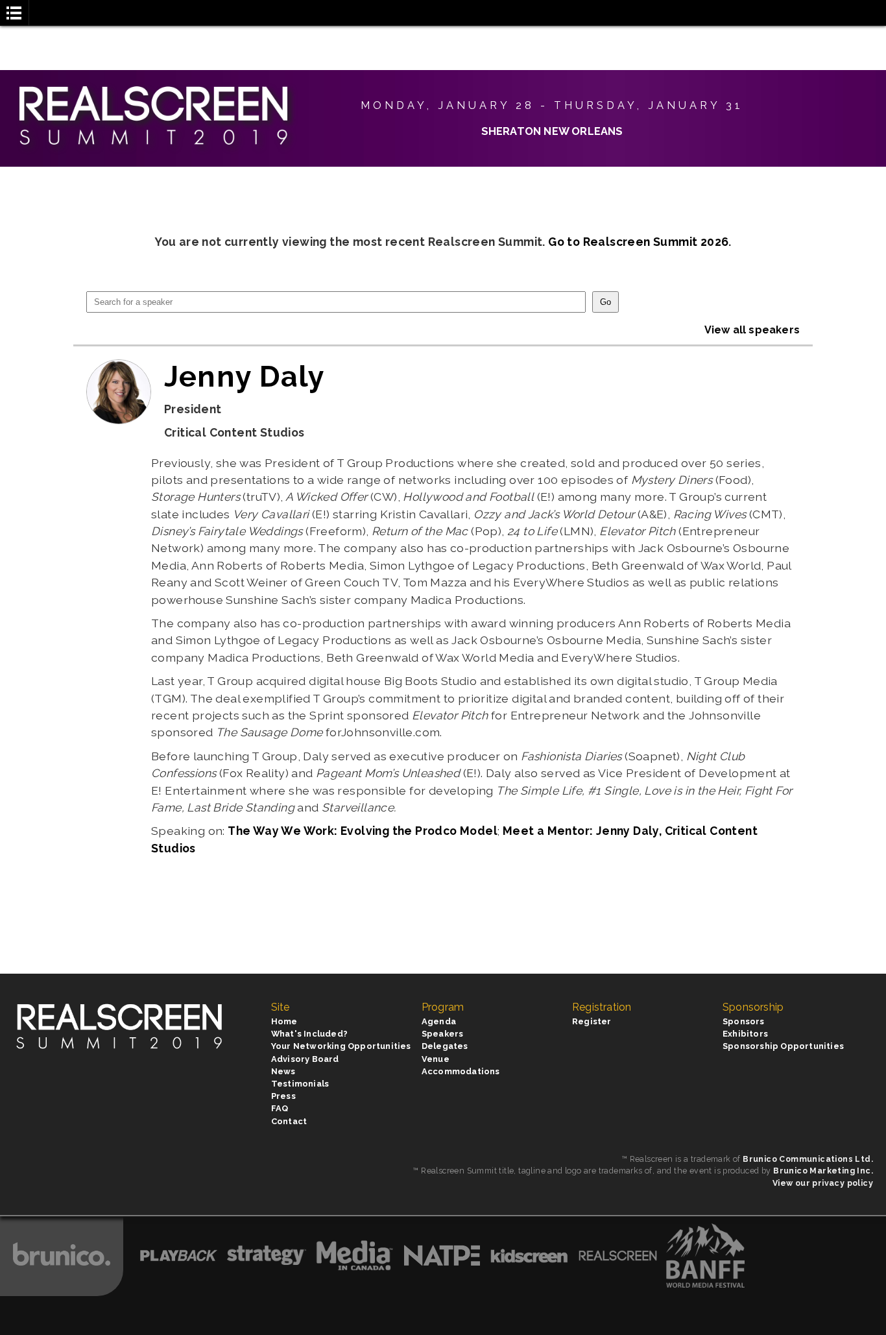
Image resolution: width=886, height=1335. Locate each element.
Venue (435, 1059)
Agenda (439, 1021)
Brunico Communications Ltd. (808, 1159)
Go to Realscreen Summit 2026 (638, 241)
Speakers (443, 1034)
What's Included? (309, 1034)
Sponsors (744, 1021)
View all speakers (752, 330)
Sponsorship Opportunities (783, 1046)
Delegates (445, 1046)
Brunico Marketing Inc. (823, 1170)
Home (284, 1021)
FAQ (280, 1108)
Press (283, 1096)
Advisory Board (305, 1059)
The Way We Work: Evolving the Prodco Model (362, 830)
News (283, 1071)
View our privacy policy (822, 1183)
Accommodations (461, 1071)
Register (592, 1021)
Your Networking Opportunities (341, 1046)
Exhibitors (745, 1034)
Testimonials (300, 1083)
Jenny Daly (244, 376)
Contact (289, 1121)
